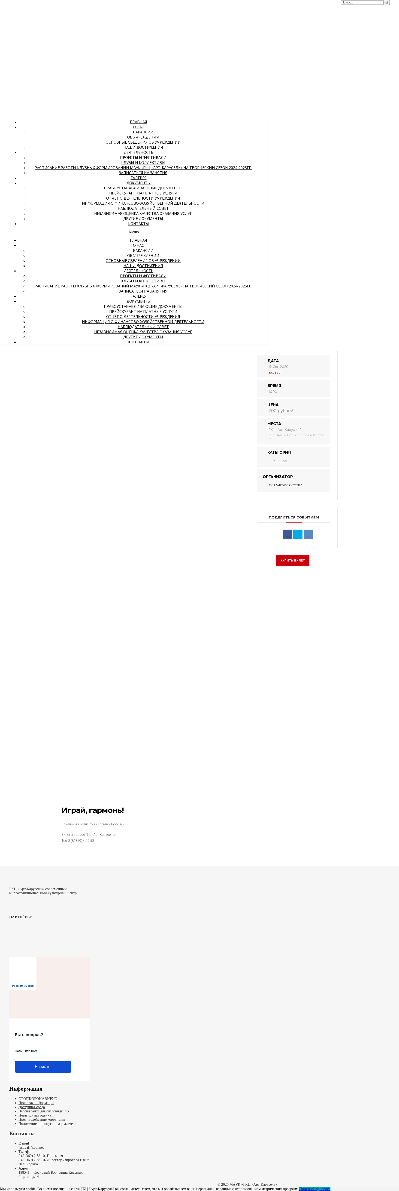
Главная (138, 121)
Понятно (306, 1189)
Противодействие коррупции (41, 1119)
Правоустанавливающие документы (143, 188)
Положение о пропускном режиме (45, 1124)
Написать (43, 1067)
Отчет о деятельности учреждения (143, 198)
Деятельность (138, 152)
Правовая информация (36, 1103)
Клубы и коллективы (143, 162)
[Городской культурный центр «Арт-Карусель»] (29, 31)
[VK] (308, 534)
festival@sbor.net (31, 1147)
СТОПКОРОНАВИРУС (37, 1099)
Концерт (280, 461)
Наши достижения (143, 147)
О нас (138, 127)
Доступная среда (31, 1107)
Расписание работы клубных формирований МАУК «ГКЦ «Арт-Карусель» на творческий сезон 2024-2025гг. (143, 167)
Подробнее (321, 1189)
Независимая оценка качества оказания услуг (143, 213)
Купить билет (293, 560)
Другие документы (143, 218)
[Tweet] (297, 534)
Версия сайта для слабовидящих (43, 1111)
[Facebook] (287, 534)
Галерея (139, 177)
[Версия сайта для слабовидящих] (253, 6)
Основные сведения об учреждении (143, 142)
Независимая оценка (34, 1115)
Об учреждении (143, 137)
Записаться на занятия (143, 172)
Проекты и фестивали (143, 157)
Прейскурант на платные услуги (143, 193)
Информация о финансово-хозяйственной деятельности (143, 203)
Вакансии (143, 132)
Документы (139, 182)
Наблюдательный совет (143, 208)
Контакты (138, 223)
